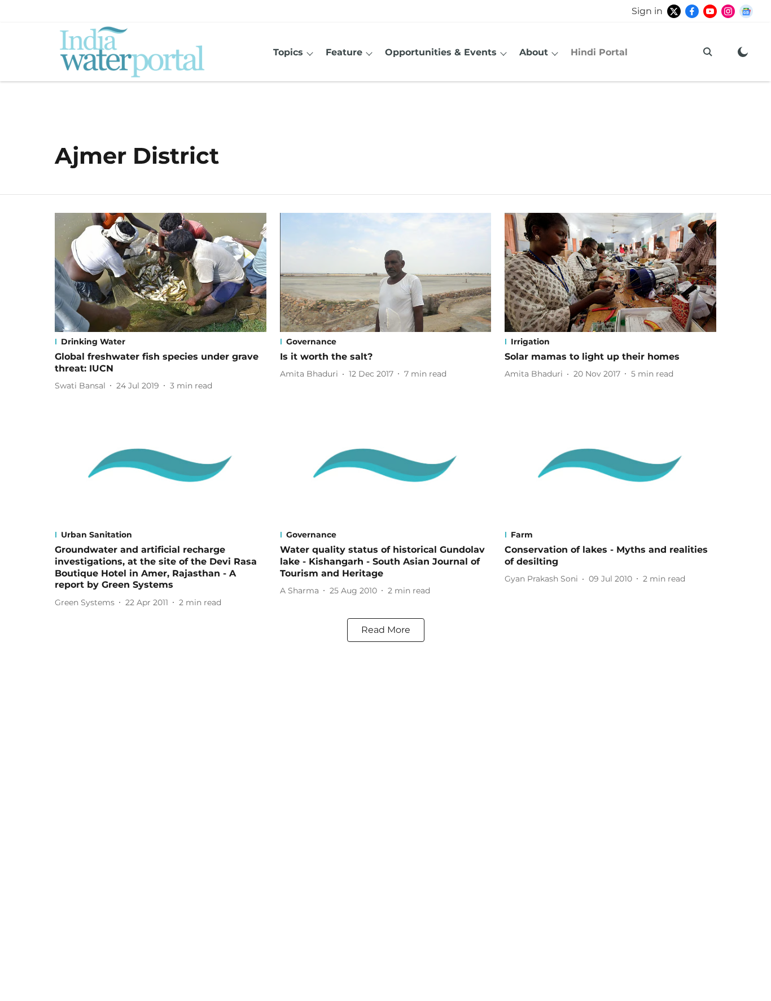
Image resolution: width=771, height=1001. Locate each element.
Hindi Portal (599, 52)
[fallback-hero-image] (160, 272)
